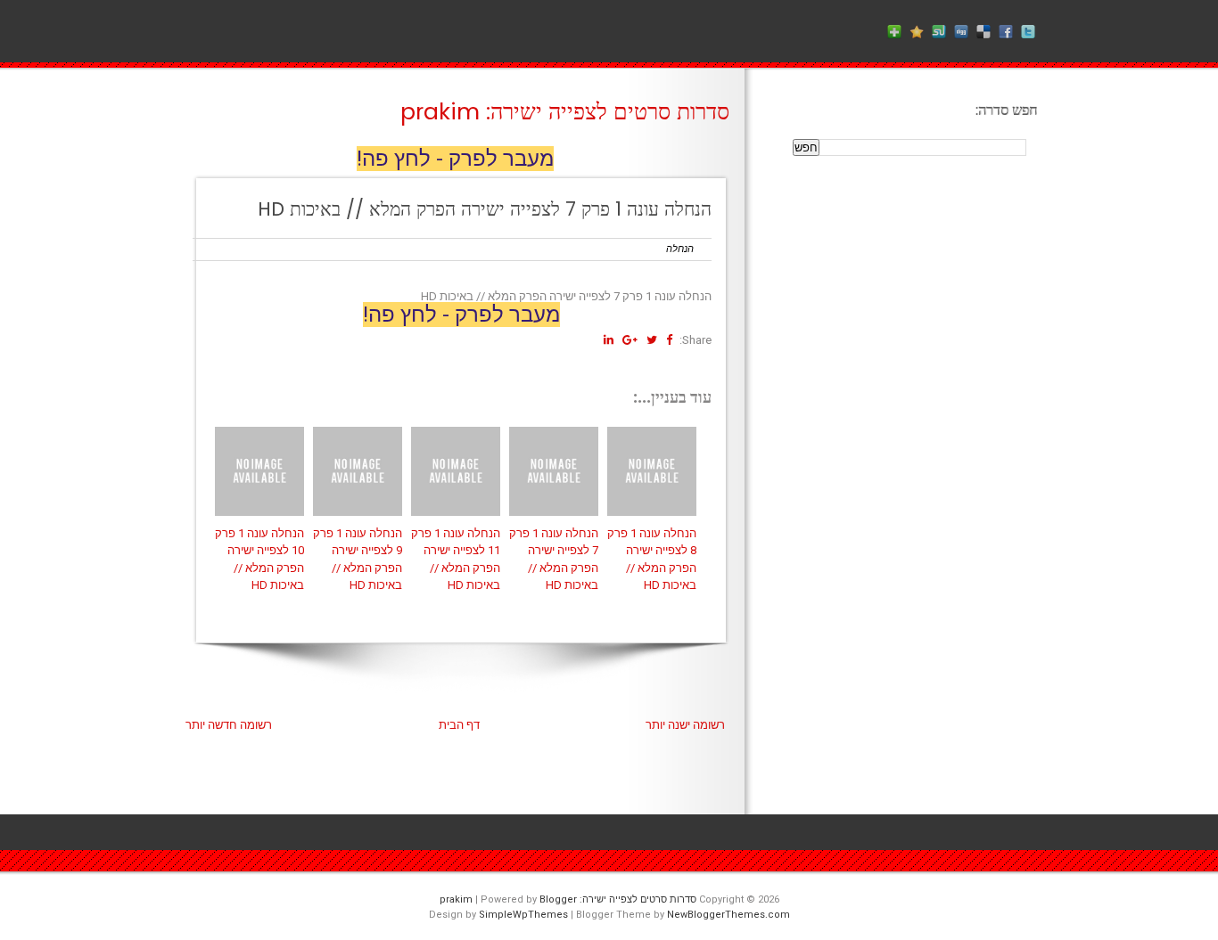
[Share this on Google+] (630, 340)
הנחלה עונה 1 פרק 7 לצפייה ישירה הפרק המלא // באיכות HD (485, 209)
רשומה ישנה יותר (685, 725)
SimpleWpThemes (523, 914)
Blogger (558, 899)
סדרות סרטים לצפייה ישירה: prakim (564, 111)
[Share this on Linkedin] (608, 340)
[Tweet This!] (652, 340)
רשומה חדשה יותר (228, 725)
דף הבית (459, 725)
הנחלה (680, 249)
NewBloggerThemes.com (728, 914)
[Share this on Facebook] (669, 340)
